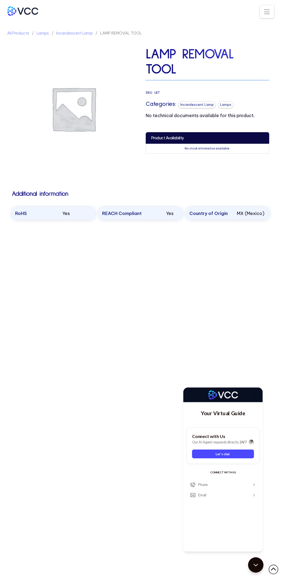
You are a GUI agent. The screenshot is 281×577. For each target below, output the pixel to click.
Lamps (42, 33)
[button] (267, 11)
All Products (18, 33)
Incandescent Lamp (74, 33)
